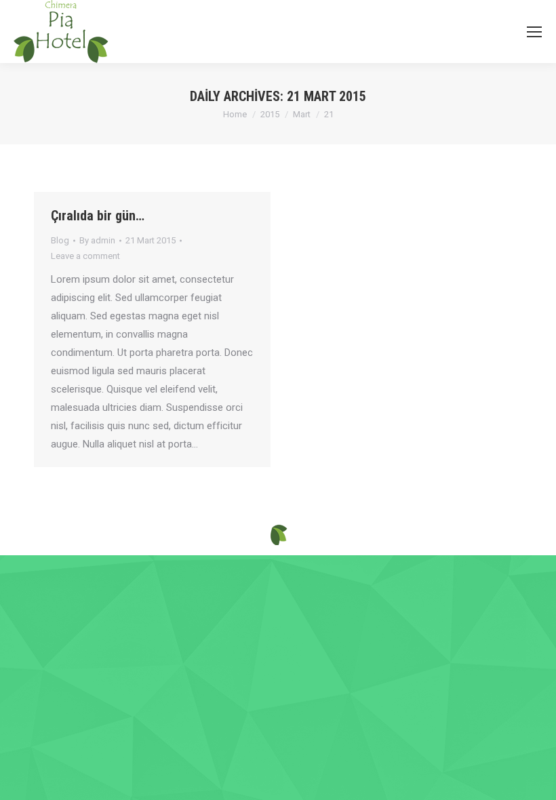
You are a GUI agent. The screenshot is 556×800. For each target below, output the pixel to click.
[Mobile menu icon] (534, 32)
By (97, 240)
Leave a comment (85, 256)
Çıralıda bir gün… (97, 215)
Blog (60, 240)
